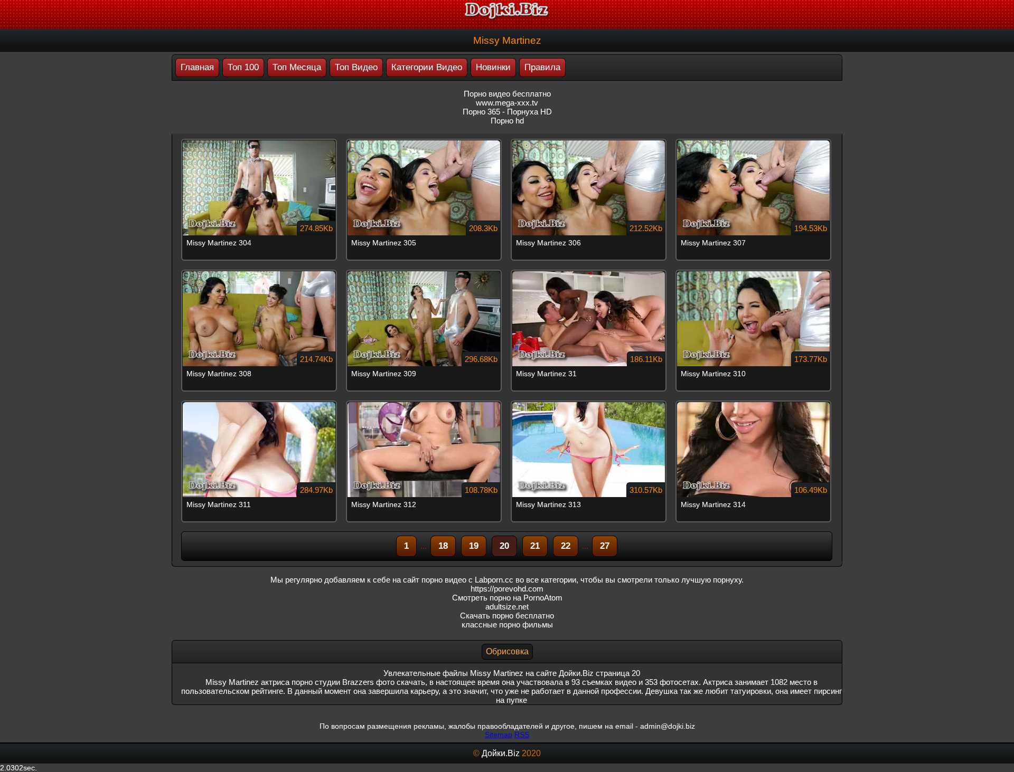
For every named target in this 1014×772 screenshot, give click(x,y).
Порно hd (507, 120)
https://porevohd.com (507, 588)
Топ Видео (356, 67)
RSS (521, 734)
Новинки (493, 67)
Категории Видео (426, 67)
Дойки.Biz (501, 753)
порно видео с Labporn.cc (467, 579)
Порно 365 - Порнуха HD (507, 111)
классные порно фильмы (507, 624)
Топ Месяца (297, 67)
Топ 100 (243, 67)
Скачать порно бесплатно (507, 615)
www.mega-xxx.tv (507, 102)
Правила (542, 67)
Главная (197, 67)
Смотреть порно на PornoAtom (507, 597)
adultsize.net (507, 606)
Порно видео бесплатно (507, 93)
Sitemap (498, 734)
